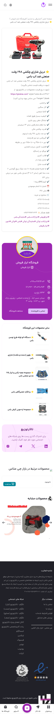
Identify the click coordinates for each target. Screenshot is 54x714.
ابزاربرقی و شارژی (34, 19)
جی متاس (15, 469)
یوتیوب (21, 649)
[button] (50, 522)
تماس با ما (48, 604)
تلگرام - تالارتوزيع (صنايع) (14, 613)
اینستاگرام (20, 631)
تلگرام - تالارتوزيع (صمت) (14, 609)
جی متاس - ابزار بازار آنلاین (41, 628)
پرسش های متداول (44, 617)
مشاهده (8, 484)
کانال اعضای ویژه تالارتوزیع (13, 622)
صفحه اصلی (47, 19)
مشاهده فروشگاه (16, 311)
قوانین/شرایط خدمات (44, 613)
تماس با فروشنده (38, 311)
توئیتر (21, 644)
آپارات (21, 653)
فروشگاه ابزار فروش (18, 19)
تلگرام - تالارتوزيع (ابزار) (14, 604)
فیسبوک (20, 640)
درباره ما (49, 609)
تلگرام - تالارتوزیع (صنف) (14, 617)
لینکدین (21, 635)
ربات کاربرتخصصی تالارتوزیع (13, 626)
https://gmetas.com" (19, 94)
